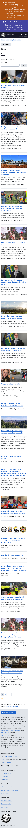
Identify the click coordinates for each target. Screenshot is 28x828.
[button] (20, 34)
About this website (6, 801)
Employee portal (6, 804)
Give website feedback (11, 706)
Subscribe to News (1, 698)
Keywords (4, 62)
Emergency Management (13, 40)
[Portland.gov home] (7, 35)
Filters (7, 44)
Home (3, 40)
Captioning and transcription (9, 790)
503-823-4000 (5, 732)
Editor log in (4, 807)
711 (19, 732)
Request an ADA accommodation (10, 730)
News (3, 54)
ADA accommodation (7, 787)
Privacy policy (5, 793)
